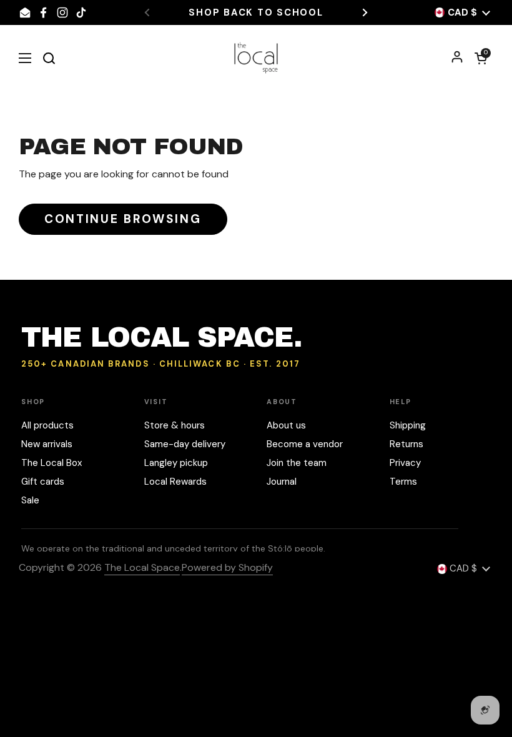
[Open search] (48, 58)
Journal (282, 481)
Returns (406, 444)
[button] (480, 58)
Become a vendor (305, 444)
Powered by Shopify (227, 567)
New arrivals (46, 444)
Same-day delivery (184, 444)
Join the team (297, 463)
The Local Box (51, 463)
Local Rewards (175, 481)
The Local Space (142, 567)
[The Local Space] (256, 57)
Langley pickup (176, 463)
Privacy (405, 463)
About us (286, 425)
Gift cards (42, 481)
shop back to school (256, 12)
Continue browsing (123, 219)
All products (47, 425)
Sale (30, 500)
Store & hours (174, 425)
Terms (403, 481)
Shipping (408, 425)
